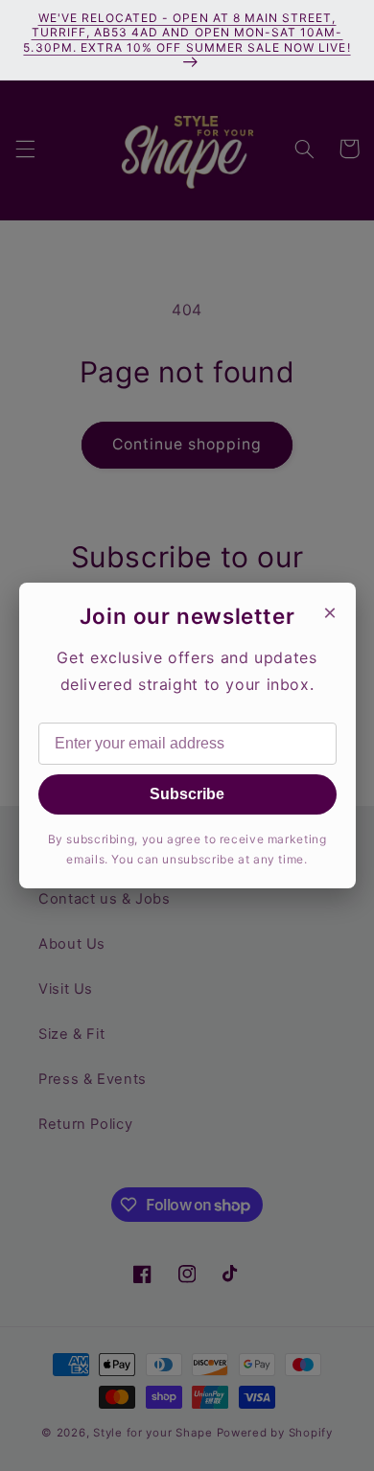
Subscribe (187, 794)
